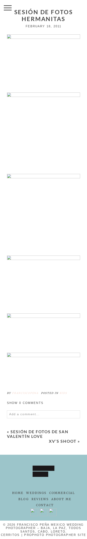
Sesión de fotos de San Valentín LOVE (37, 434)
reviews (40, 499)
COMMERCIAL (62, 493)
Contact (45, 505)
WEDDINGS (36, 493)
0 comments (25, 403)
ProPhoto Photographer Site (55, 535)
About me (61, 499)
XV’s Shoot (63, 441)
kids (63, 393)
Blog (23, 499)
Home (17, 493)
